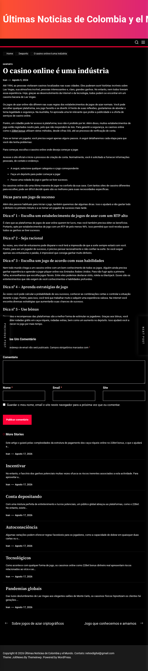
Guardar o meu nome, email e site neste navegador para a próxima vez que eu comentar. (63, 405)
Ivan (5, 80)
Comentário (10, 357)
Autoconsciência (21, 527)
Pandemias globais (24, 588)
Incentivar (16, 466)
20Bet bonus (18, 130)
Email (57, 387)
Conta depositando (24, 496)
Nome (8, 387)
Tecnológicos (18, 558)
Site (105, 387)
